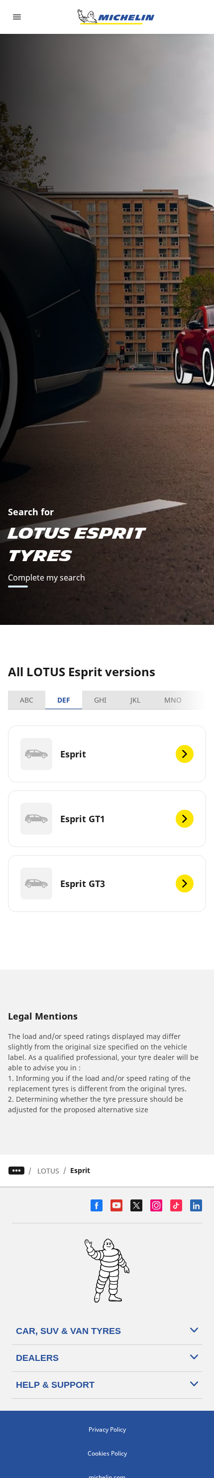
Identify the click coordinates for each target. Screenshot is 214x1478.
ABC (26, 700)
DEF (63, 700)
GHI (100, 700)
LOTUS (48, 1171)
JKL (135, 700)
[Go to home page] (116, 17)
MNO (173, 700)
